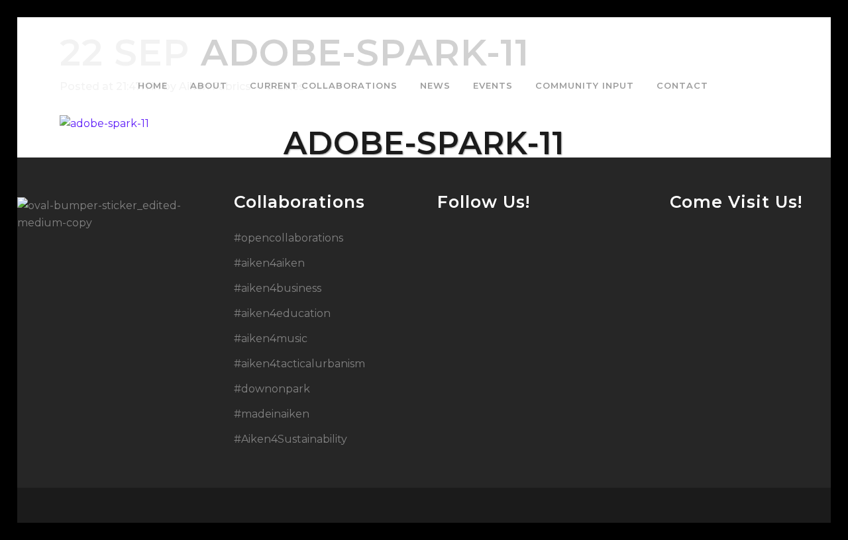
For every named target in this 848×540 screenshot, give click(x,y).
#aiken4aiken (269, 263)
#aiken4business (277, 288)
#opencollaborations (288, 238)
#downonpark (272, 388)
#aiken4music (270, 338)
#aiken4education (282, 313)
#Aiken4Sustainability (290, 439)
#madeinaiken (271, 414)
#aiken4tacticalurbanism (299, 363)
